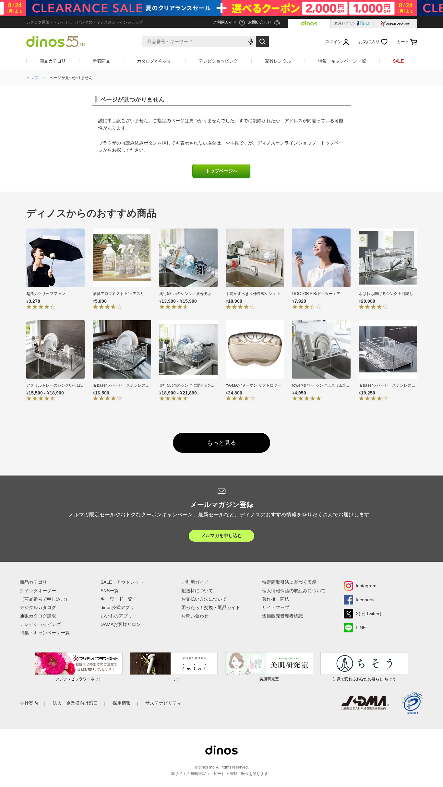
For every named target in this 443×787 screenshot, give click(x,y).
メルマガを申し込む (221, 535)
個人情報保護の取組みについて (294, 590)
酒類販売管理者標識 (282, 615)
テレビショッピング (218, 61)
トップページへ (221, 171)
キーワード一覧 (116, 599)
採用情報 (122, 703)
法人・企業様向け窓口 (75, 703)
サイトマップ (275, 607)
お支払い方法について (204, 599)
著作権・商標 (275, 599)
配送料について (197, 590)
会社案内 (29, 703)
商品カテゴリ (53, 61)
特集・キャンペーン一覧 (342, 61)
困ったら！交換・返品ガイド (210, 607)
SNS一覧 (110, 590)
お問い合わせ (195, 615)
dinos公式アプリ (117, 607)
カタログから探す (154, 61)
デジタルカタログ (38, 607)
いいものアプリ (116, 615)
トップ (32, 78)
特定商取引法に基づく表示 (289, 582)
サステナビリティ (163, 703)
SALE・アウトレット (122, 582)
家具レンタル (278, 61)
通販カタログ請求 (38, 615)
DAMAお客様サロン (121, 624)
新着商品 (101, 61)
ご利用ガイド (195, 582)
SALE (398, 61)
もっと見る (221, 443)
